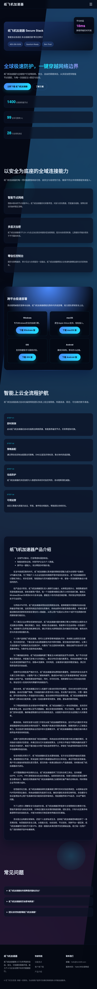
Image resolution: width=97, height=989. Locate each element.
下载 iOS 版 (27, 357)
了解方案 (40, 86)
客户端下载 (39, 966)
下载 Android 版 (69, 357)
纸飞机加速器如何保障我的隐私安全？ (25, 890)
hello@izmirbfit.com (78, 962)
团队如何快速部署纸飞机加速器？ (23, 912)
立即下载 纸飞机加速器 (17, 86)
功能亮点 (38, 962)
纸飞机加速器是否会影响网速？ (22, 901)
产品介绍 (38, 971)
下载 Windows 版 (27, 330)
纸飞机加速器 (11, 980)
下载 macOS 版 (70, 330)
